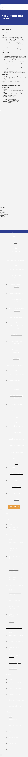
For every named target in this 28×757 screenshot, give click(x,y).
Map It (9, 102)
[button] (1, 8)
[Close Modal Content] (1, 509)
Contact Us (2, 215)
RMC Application (5, 79)
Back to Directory (5, 87)
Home (1, 210)
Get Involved (2, 212)
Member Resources (4, 214)
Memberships (3, 211)
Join (1, 213)
